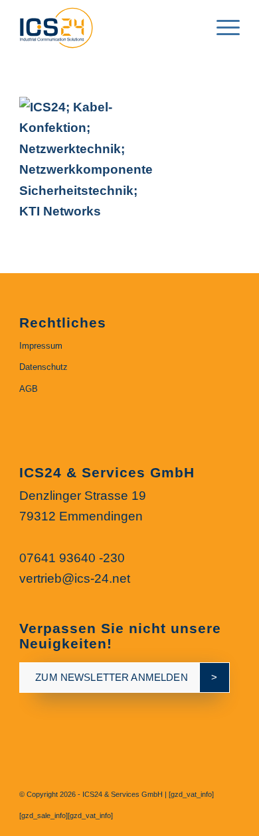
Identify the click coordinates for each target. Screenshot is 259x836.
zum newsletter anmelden (111, 677)
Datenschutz (43, 367)
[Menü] (221, 26)
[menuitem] (190, 26)
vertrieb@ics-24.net (74, 578)
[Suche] (190, 26)
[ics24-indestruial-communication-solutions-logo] (107, 26)
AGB (28, 389)
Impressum (40, 346)
